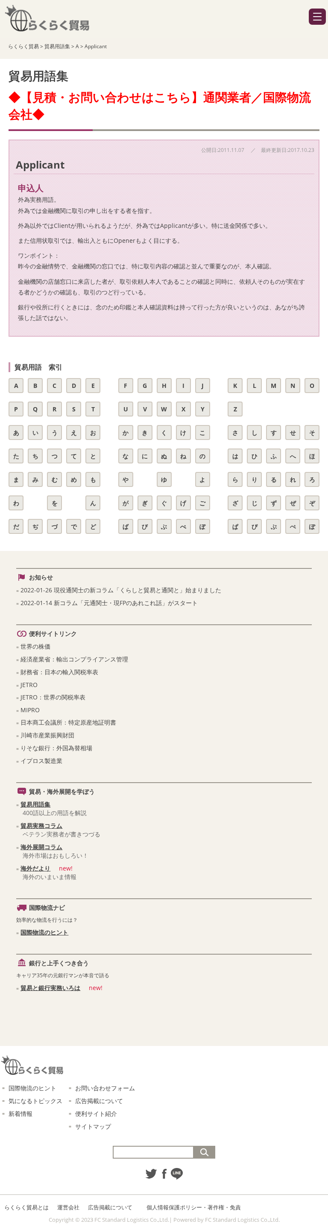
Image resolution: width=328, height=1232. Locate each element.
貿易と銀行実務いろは (50, 988)
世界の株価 (35, 646)
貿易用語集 (35, 804)
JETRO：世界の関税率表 (52, 697)
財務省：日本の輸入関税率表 (59, 672)
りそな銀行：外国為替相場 (56, 748)
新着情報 (20, 1114)
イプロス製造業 (41, 761)
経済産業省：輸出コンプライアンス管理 (74, 659)
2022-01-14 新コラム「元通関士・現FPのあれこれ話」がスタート (109, 603)
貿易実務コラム (41, 825)
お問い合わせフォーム (105, 1088)
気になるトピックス (35, 1101)
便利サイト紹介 (96, 1114)
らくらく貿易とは (26, 1207)
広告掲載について (99, 1101)
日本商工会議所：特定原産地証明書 (68, 722)
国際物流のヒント (44, 932)
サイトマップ (93, 1126)
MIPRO (30, 710)
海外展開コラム (41, 847)
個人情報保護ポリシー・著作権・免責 (193, 1207)
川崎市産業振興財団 (47, 735)
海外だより (35, 868)
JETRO (29, 685)
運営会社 (68, 1207)
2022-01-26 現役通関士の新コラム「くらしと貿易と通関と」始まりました (120, 590)
